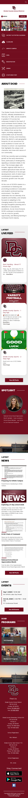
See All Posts (14, 380)
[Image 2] (4, 30)
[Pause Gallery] (25, 30)
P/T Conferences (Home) (10, 603)
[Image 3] (7, 30)
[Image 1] (2, 30)
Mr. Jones (13, 763)
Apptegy (17, 796)
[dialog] (14, 635)
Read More (9, 274)
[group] (14, 412)
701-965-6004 (15, 710)
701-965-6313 (15, 708)
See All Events (14, 609)
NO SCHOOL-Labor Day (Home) (12, 594)
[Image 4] (9, 30)
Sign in (22, 16)
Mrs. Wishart (13, 737)
